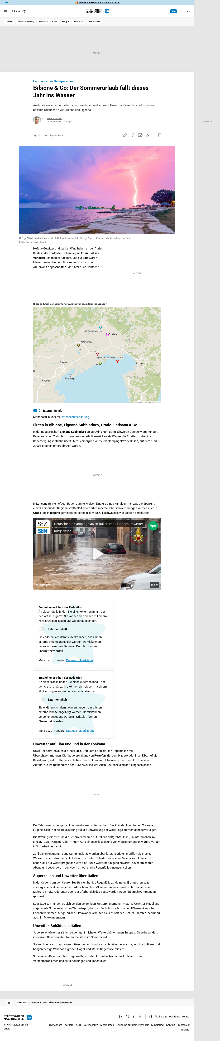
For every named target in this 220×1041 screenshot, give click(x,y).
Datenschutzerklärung (75, 417)
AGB (78, 1024)
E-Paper (16, 11)
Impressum (184, 1024)
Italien (54, 21)
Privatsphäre (55, 1024)
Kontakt (170, 1024)
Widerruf (185, 1029)
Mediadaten (107, 1024)
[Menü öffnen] (5, 11)
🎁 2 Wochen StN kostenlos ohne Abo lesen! (97, 2)
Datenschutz (90, 1024)
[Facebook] (140, 1016)
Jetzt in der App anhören (50, 135)
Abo (174, 11)
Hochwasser (79, 21)
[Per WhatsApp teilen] (148, 135)
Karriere (69, 1024)
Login (187, 11)
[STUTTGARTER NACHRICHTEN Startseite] (97, 11)
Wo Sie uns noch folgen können (172, 1016)
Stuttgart (66, 21)
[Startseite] (9, 1002)
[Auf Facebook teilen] (132, 135)
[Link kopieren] (125, 135)
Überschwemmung (26, 21)
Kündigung (157, 1024)
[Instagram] (121, 1016)
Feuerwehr (43, 21)
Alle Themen (94, 21)
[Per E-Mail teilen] (140, 135)
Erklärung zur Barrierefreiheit (132, 1024)
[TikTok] (133, 1016)
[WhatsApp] (127, 1016)
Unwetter (10, 21)
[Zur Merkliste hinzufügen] (159, 135)
